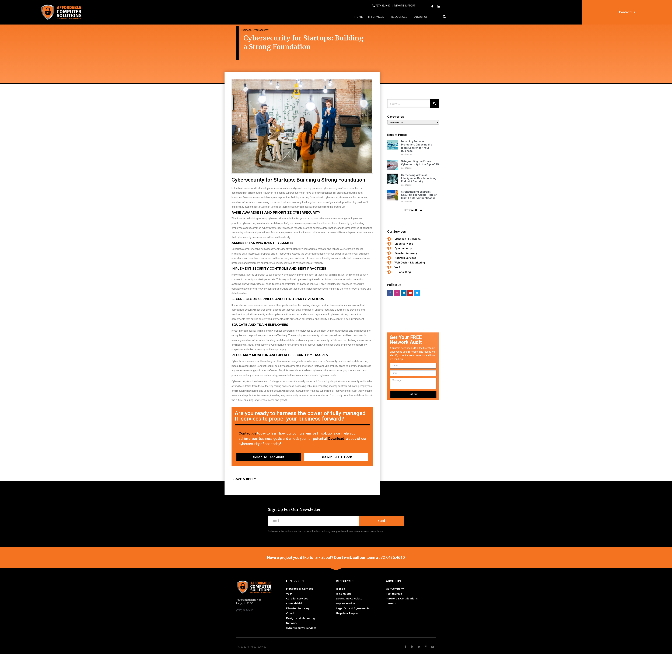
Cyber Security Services (301, 628)
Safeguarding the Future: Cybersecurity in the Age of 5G (420, 163)
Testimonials (394, 593)
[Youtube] (410, 293)
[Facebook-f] (432, 6)
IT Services (376, 16)
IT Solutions (343, 593)
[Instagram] (397, 293)
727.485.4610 (383, 5)
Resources (399, 16)
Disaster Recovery (298, 608)
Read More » (406, 154)
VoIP (289, 593)
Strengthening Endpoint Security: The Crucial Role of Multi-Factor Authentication (419, 195)
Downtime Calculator (349, 598)
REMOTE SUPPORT (404, 5)
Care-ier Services (297, 598)
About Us (421, 16)
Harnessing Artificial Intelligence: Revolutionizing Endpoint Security (418, 178)
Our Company (395, 588)
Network (291, 623)
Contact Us (627, 12)
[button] (444, 17)
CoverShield (294, 603)
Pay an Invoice (345, 603)
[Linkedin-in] (439, 6)
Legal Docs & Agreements (353, 608)
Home (358, 16)
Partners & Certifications (402, 598)
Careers (391, 603)
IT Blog (340, 588)
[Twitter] (417, 293)
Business (246, 30)
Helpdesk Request (348, 613)
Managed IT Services (299, 588)
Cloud (290, 613)
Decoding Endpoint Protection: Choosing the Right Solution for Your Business (416, 146)
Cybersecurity (260, 30)
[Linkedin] (404, 293)
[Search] (434, 103)
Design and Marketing (300, 618)
